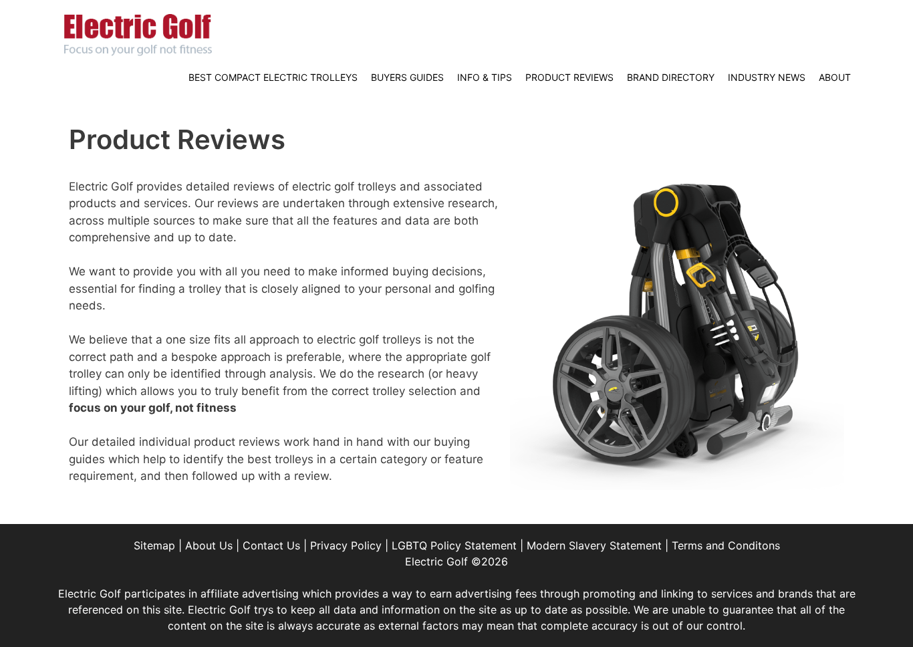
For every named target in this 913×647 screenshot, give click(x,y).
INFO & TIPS (484, 77)
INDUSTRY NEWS (766, 77)
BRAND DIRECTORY (670, 77)
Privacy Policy (346, 545)
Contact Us (271, 545)
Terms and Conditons (726, 545)
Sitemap (154, 545)
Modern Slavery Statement (594, 545)
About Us (209, 545)
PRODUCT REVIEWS (569, 77)
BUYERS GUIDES (407, 77)
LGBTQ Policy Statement (454, 545)
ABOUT (835, 77)
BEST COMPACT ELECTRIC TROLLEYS (273, 77)
